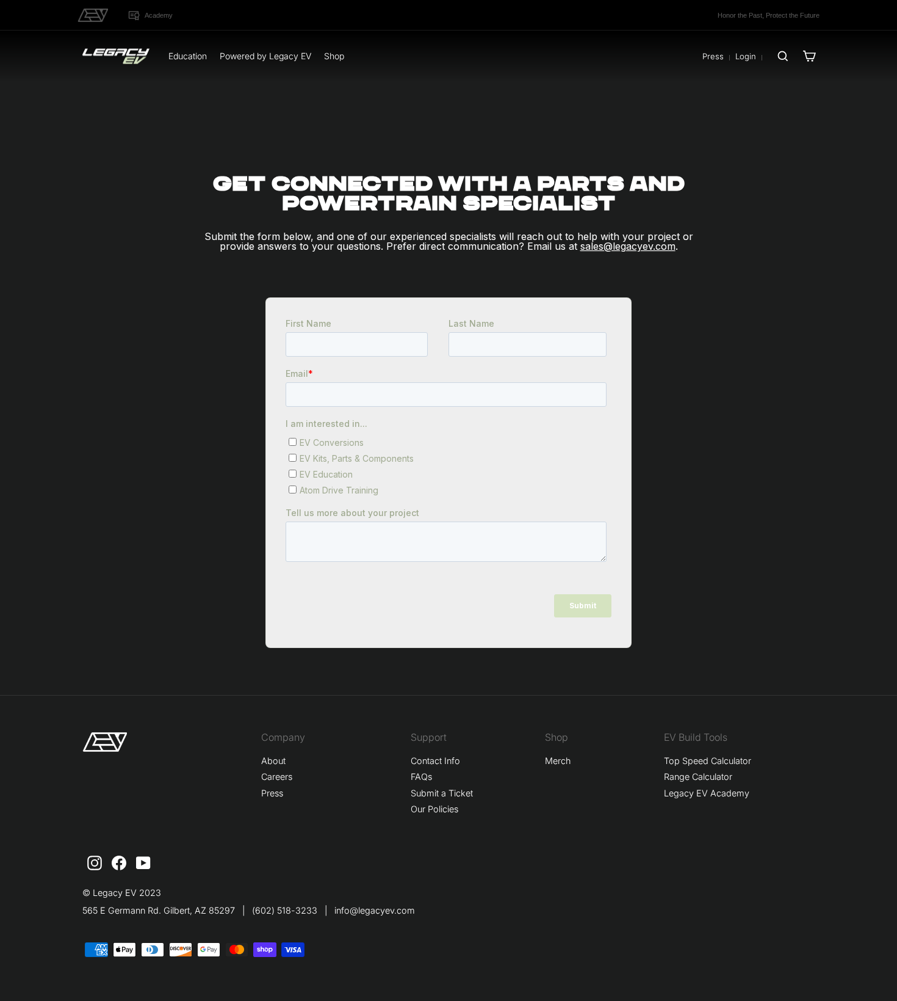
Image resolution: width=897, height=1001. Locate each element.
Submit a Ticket (442, 793)
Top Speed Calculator (707, 760)
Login (745, 56)
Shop (334, 56)
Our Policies (434, 809)
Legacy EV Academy (706, 793)
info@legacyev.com (374, 910)
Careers (276, 776)
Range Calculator (698, 776)
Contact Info (435, 760)
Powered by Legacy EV (265, 56)
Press (713, 56)
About (273, 760)
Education (187, 56)
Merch (558, 760)
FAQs (421, 776)
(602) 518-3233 (284, 910)
